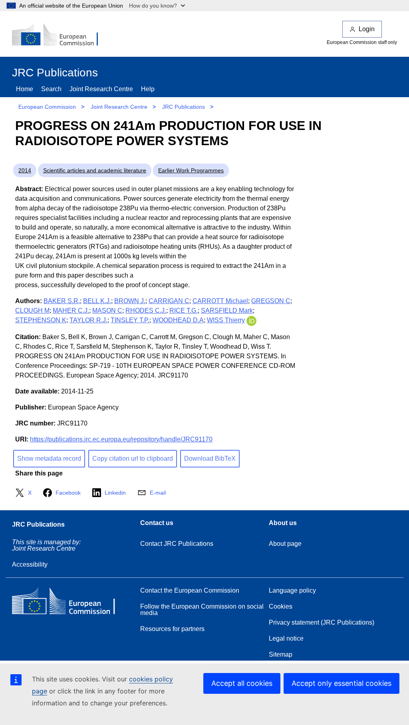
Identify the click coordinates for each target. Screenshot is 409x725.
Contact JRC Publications (176, 543)
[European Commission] (60, 35)
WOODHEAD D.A (178, 320)
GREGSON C (270, 301)
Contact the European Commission (189, 590)
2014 (24, 170)
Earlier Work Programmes (191, 170)
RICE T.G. (183, 310)
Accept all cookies (241, 683)
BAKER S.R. (62, 301)
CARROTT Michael (220, 301)
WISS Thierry (226, 320)
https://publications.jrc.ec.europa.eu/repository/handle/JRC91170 (121, 439)
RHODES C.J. (145, 310)
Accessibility (30, 564)
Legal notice (286, 638)
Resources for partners (172, 628)
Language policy (292, 590)
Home (24, 89)
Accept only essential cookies (341, 683)
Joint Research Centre (101, 89)
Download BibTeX (210, 458)
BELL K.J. (97, 301)
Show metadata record (49, 458)
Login (367, 29)
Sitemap (280, 654)
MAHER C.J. (71, 310)
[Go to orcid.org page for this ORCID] (251, 320)
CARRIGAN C (169, 301)
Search (51, 89)
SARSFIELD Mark (227, 310)
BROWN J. (129, 301)
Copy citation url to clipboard (132, 458)
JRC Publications (183, 107)
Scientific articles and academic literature (94, 170)
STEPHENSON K (40, 320)
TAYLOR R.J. (88, 320)
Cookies (280, 606)
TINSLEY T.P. (130, 320)
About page (285, 543)
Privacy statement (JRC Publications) (321, 622)
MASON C (107, 310)
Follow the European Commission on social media (202, 609)
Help (148, 89)
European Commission (47, 107)
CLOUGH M (32, 310)
